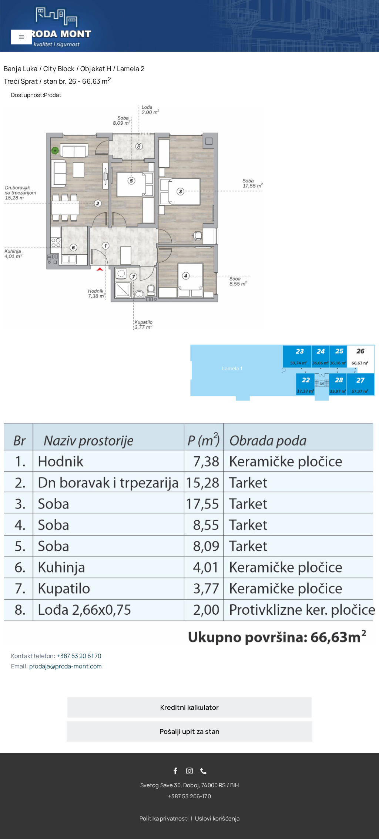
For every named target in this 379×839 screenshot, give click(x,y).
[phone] (203, 771)
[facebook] (175, 771)
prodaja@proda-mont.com (65, 666)
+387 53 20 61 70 (79, 656)
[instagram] (189, 771)
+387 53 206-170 (189, 796)
